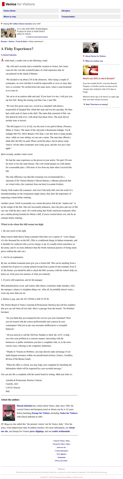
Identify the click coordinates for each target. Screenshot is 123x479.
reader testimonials (61, 431)
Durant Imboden (10, 55)
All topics (66, 11)
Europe (4, 41)
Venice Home (9, 11)
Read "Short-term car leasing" (97, 104)
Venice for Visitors (68, 413)
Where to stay (9, 17)
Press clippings (61, 454)
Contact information (61, 451)
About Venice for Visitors (95, 56)
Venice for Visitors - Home (61, 441)
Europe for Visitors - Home (61, 444)
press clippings (37, 431)
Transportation (68, 17)
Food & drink (21, 41)
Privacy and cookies (61, 461)
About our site (61, 447)
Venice (11, 41)
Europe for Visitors (41, 413)
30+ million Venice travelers (21, 24)
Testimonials (61, 457)
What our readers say (94, 61)
